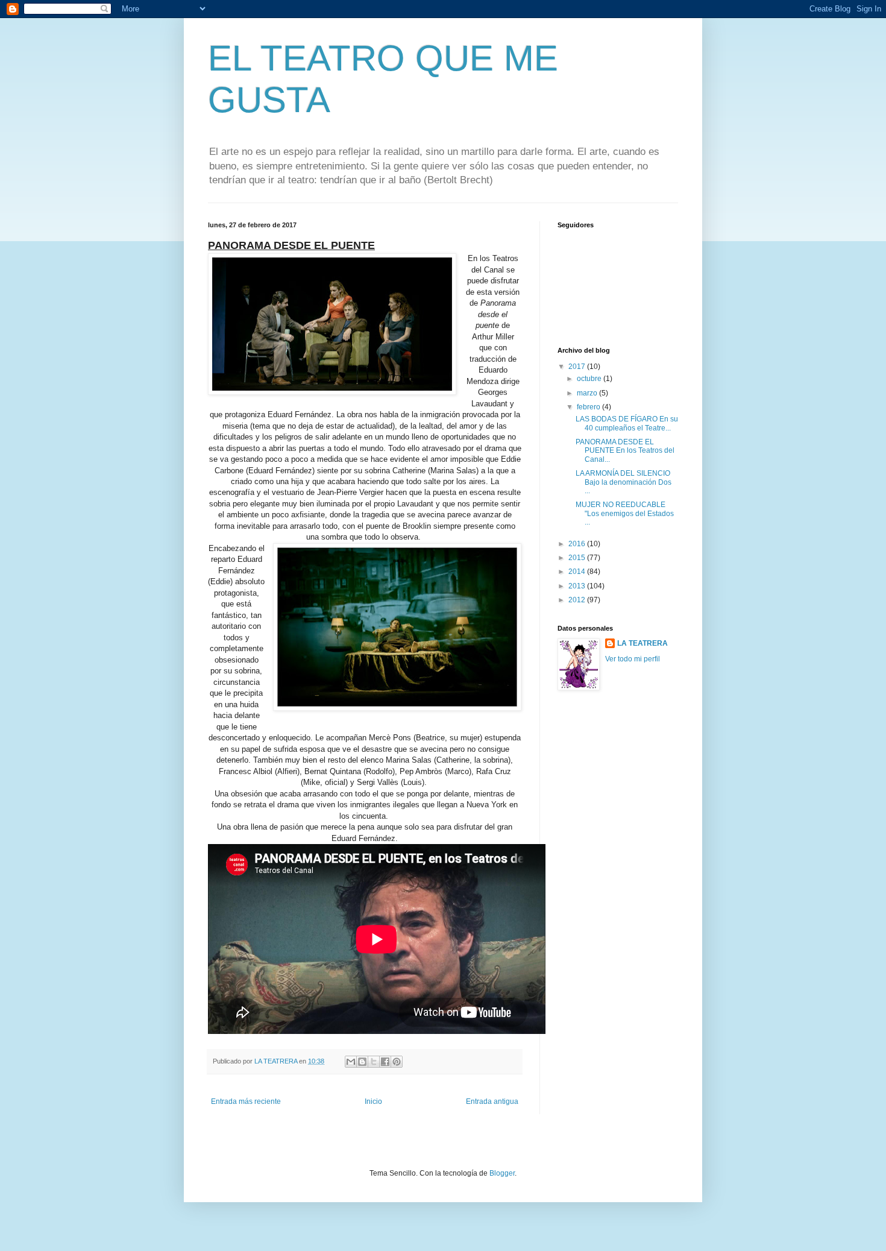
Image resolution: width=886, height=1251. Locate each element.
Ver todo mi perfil (632, 659)
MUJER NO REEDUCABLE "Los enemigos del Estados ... (625, 513)
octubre (590, 378)
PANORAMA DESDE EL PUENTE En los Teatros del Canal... (625, 451)
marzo (588, 393)
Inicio (373, 1101)
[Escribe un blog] (362, 1062)
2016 (577, 544)
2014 (577, 571)
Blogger (502, 1173)
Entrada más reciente (246, 1101)
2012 (577, 600)
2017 (577, 366)
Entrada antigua (492, 1101)
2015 (577, 557)
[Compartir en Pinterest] (397, 1062)
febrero (589, 407)
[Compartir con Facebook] (385, 1062)
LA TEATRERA (642, 643)
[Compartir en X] (374, 1062)
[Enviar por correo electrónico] (351, 1062)
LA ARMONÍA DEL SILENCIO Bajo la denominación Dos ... (623, 482)
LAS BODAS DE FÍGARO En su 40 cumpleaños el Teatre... (627, 423)
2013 (577, 586)
